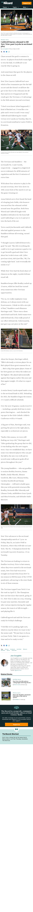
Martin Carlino (17, 684)
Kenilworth (12, 649)
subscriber (14, 650)
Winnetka (3, 39)
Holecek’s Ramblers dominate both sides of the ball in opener (22, 696)
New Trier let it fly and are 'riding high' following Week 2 (22, 682)
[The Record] (7, 3)
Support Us (26, 3)
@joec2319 (18, 670)
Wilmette (25, 649)
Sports (7, 39)
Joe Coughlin (5, 48)
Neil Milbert (16, 699)
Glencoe (6, 649)
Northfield (19, 649)
